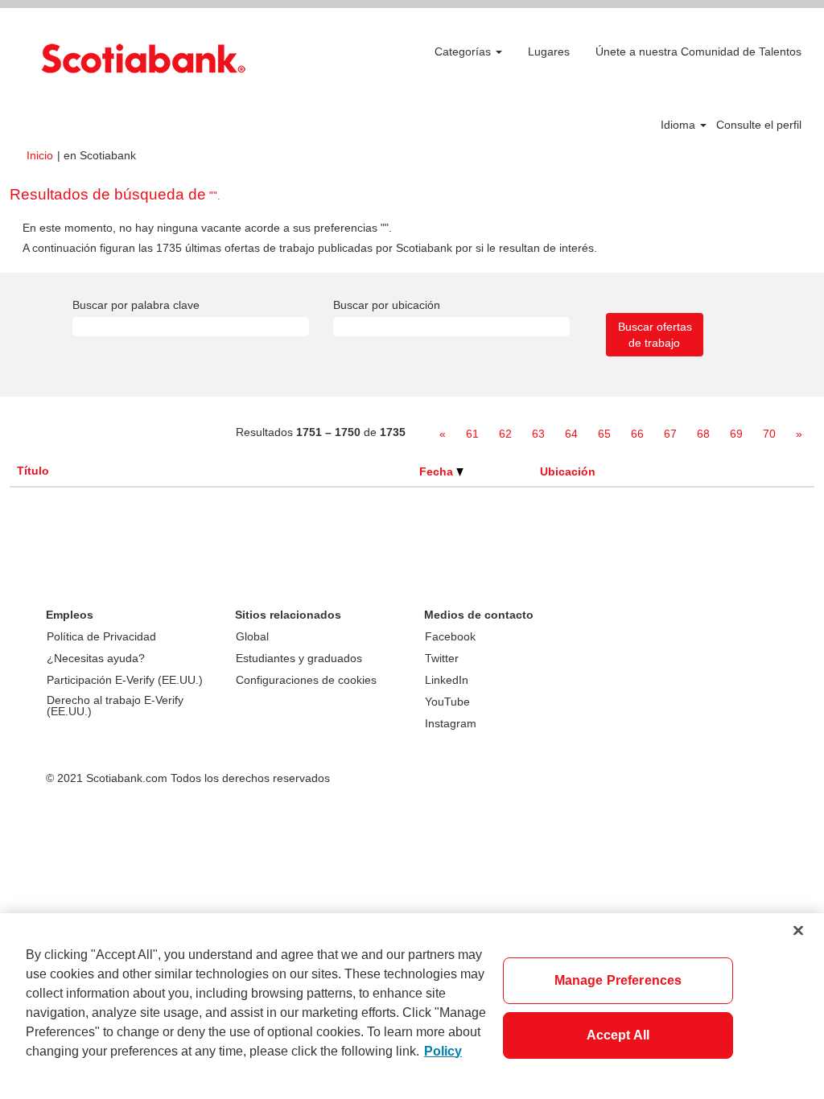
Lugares (549, 51)
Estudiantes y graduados (299, 658)
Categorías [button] (464, 51)
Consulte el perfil (758, 124)
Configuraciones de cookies (306, 679)
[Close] (798, 930)
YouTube (447, 701)
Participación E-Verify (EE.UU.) (125, 679)
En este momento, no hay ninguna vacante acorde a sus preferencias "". (207, 227)
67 (670, 433)
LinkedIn (446, 679)
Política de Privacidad (101, 636)
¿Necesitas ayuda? (96, 658)
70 (769, 433)
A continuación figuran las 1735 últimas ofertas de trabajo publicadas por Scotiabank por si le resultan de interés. (310, 247)
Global (252, 636)
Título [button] (33, 470)
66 (637, 433)
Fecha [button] (437, 471)
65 (604, 433)
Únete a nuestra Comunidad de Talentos (698, 51)
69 (736, 433)
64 (571, 433)
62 (505, 433)
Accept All (618, 1035)
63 (538, 433)
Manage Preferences (618, 980)
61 (472, 433)
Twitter (442, 658)
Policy (443, 1051)
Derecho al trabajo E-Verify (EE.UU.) (115, 706)
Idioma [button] (679, 124)
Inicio (40, 155)
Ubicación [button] (567, 471)
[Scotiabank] (143, 58)
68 (703, 433)
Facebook (450, 636)
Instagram (450, 723)
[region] (412, 1006)
